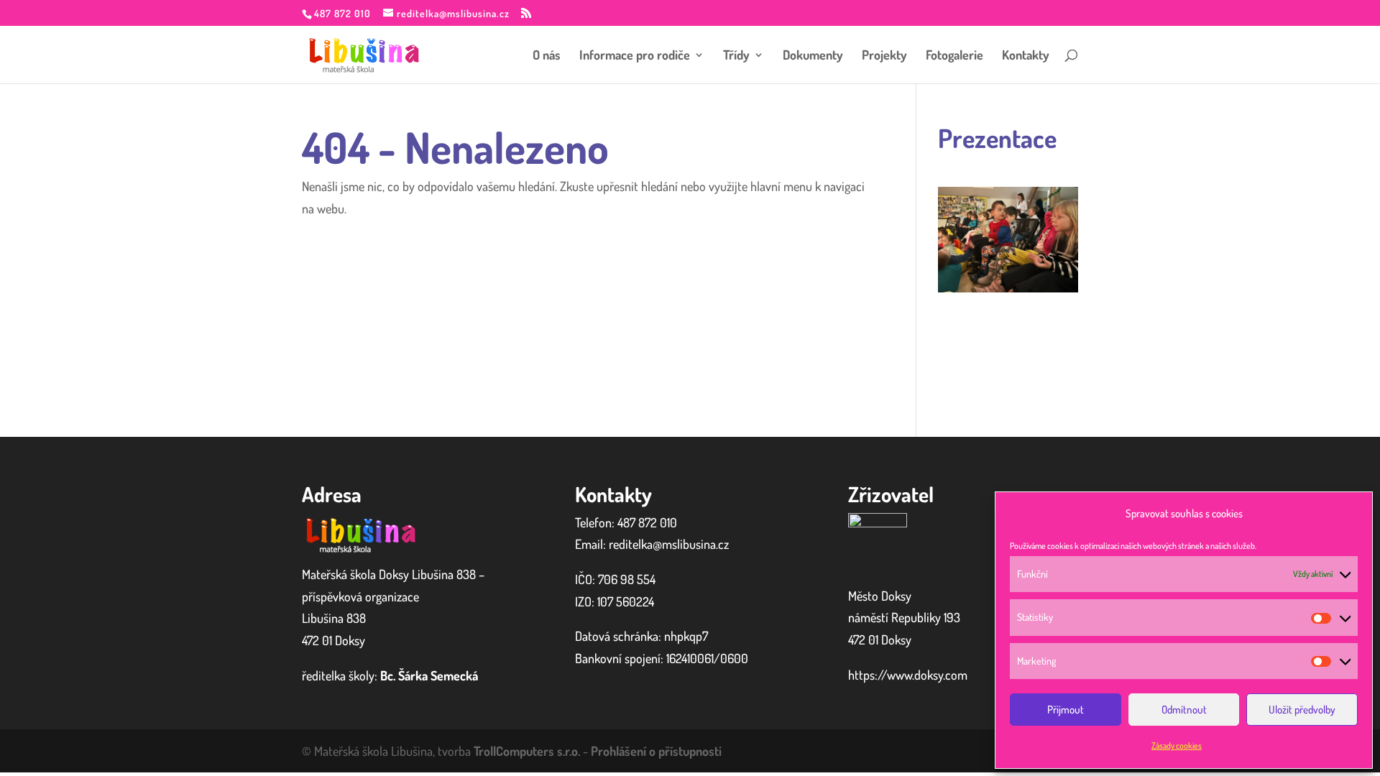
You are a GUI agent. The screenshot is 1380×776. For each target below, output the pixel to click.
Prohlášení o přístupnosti (656, 751)
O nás (547, 56)
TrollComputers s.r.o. (527, 751)
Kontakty (1025, 56)
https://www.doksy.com (907, 675)
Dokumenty (813, 56)
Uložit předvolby (1302, 709)
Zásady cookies (1176, 745)
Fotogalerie (954, 56)
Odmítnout (1184, 709)
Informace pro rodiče (634, 56)
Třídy (736, 56)
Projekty (884, 56)
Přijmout (1065, 709)
